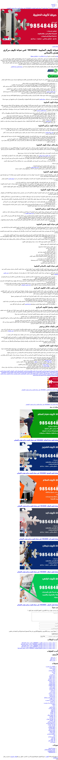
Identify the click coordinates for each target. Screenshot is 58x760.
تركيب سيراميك (51, 680)
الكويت (47, 756)
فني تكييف (48, 121)
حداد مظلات (52, 698)
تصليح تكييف (11, 178)
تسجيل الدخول (51, 748)
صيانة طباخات (47, 360)
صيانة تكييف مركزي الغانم (36, 372)
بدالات (35, 361)
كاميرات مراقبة (51, 721)
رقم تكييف (52, 701)
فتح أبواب (53, 709)
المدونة (53, 5)
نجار (54, 735)
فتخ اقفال (53, 711)
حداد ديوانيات (52, 694)
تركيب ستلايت (52, 678)
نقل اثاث (53, 738)
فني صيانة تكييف (49, 132)
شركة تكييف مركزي (41, 110)
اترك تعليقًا (33, 56)
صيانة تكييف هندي (26, 372)
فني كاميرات (52, 717)
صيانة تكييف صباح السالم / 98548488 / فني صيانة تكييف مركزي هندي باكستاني (36, 440)
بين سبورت (52, 674)
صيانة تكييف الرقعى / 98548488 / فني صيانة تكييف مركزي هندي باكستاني (37, 605)
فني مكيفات (10, 330)
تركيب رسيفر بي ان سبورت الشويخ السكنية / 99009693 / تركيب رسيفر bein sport (36, 648)
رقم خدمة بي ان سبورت (49, 703)
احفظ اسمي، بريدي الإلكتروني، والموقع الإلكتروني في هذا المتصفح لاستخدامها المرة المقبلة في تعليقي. (32, 631)
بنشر (54, 673)
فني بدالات (49, 361)
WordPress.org (52, 752)
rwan (57, 56)
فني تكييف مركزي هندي (44, 155)
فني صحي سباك (51, 715)
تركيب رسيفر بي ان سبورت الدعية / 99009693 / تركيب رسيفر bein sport (38, 645)
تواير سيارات (52, 689)
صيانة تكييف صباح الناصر (16, 66)
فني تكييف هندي (35, 167)
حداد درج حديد (52, 693)
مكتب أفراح (52, 732)
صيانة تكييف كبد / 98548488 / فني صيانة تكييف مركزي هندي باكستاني (38, 539)
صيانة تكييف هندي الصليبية (16, 372)
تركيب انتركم (52, 676)
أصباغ (53, 669)
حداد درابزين (52, 692)
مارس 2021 (52, 660)
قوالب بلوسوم (14, 756)
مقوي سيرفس (51, 730)
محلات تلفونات (51, 727)
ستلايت (53, 704)
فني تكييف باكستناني (27, 373)
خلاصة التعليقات (51, 751)
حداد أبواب (52, 690)
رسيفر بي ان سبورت (50, 700)
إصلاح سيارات (52, 670)
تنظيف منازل (46, 365)
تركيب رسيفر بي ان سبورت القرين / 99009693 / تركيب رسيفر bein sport (38, 642)
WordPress (55, 757)
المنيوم (53, 671)
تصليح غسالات (52, 685)
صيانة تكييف (55, 46)
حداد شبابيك (52, 696)
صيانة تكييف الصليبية (43, 371)
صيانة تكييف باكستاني (25, 371)
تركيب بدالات (52, 677)
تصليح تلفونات (52, 684)
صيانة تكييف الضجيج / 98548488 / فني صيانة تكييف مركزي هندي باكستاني (37, 473)
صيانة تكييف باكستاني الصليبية (13, 371)
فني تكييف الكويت (29, 213)
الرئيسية (53, 4)
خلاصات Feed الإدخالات (49, 749)
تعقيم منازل (45, 364)
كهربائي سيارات (51, 724)
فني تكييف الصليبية (36, 373)
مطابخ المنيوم (52, 728)
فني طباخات (52, 716)
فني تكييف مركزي (51, 91)
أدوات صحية (52, 667)
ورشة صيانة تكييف (37, 375)
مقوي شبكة (52, 731)
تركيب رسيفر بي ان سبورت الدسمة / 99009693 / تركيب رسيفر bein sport (38, 646)
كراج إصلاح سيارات (50, 723)
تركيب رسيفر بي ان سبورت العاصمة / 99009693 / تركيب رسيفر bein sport (38, 644)
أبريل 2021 (52, 659)
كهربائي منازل (52, 725)
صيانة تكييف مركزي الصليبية (48, 372)
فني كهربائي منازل (50, 719)
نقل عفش (53, 739)
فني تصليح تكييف (48, 373)
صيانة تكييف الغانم (34, 371)
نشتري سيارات (51, 736)
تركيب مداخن (52, 681)
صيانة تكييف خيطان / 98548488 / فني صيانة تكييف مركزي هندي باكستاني (37, 572)
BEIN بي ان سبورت (50, 666)
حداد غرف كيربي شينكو (49, 697)
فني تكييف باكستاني (26, 284)
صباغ (54, 705)
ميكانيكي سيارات (51, 734)
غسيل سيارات (52, 708)
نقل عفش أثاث (51, 740)
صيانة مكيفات (7, 372)
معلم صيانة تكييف (45, 375)
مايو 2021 (53, 657)
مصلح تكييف (51, 375)
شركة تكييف (28, 304)
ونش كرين (52, 742)
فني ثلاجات (52, 713)
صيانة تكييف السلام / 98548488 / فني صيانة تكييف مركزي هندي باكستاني (37, 506)
